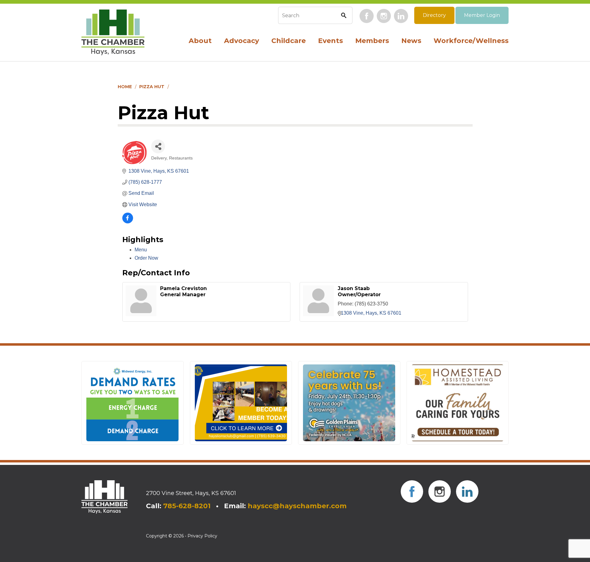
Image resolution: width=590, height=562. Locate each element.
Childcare (288, 41)
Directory (434, 15)
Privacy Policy (202, 536)
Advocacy (241, 41)
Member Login (482, 15)
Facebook (367, 16)
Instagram (384, 16)
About (200, 41)
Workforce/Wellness (471, 41)
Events (330, 41)
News (411, 41)
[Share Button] (158, 146)
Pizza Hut (151, 86)
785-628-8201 (186, 506)
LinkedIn (401, 16)
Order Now (146, 258)
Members (372, 41)
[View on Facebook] (127, 221)
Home (125, 86)
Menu (141, 249)
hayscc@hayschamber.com (297, 506)
